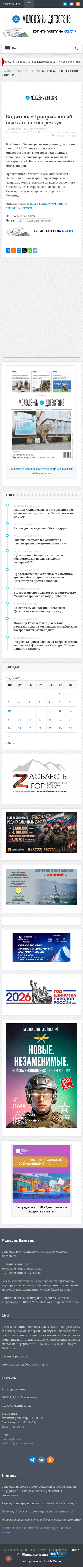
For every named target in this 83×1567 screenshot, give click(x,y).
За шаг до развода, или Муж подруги (40, 528)
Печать (59, 135)
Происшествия (66, 132)
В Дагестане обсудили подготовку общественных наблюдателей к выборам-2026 (39, 558)
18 (19, 719)
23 (70, 719)
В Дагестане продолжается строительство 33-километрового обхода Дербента (45, 594)
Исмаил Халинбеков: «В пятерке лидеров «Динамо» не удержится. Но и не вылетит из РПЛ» (44, 513)
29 (60, 728)
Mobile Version (53, 1561)
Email (74, 135)
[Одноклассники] (13, 250)
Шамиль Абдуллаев (35, 129)
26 (29, 728)
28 (50, 728)
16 (70, 711)
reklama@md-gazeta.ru (17, 1443)
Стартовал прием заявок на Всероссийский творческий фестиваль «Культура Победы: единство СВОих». (45, 645)
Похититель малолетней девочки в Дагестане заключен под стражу (39, 609)
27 (39, 728)
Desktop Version (31, 1561)
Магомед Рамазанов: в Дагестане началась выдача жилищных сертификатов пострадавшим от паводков (45, 626)
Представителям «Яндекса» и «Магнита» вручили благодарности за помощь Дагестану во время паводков (44, 577)
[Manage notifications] (8, 1558)
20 (39, 719)
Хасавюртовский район (38, 220)
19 (29, 719)
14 (50, 711)
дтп (20, 220)
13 (39, 711)
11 (19, 711)
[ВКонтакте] (8, 250)
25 (19, 728)
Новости (50, 132)
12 (29, 711)
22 (60, 719)
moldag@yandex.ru (15, 1439)
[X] (24, 250)
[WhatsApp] (29, 250)
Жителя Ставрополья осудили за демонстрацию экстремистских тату (40, 541)
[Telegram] (35, 250)
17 (9, 719)
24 (9, 728)
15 (60, 711)
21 (50, 719)
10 (9, 711)
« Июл (10, 743)
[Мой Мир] (19, 250)
